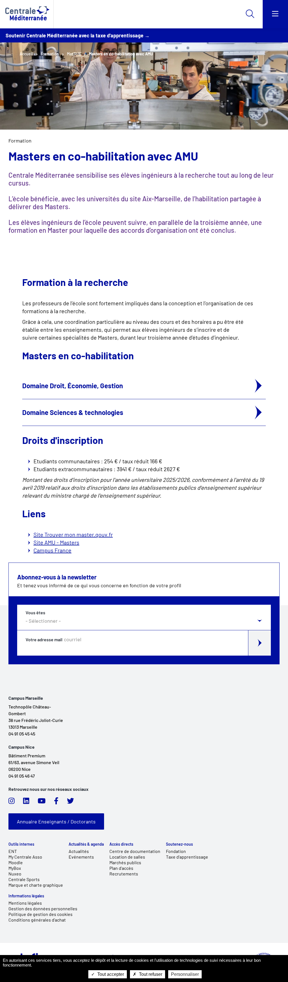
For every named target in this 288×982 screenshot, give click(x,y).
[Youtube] (42, 802)
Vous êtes (35, 612)
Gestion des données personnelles (42, 908)
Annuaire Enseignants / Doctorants (56, 821)
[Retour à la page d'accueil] (27, 14)
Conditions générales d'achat (37, 919)
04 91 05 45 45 (21, 733)
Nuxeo (14, 873)
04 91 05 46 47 (21, 775)
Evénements (81, 856)
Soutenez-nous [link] (179, 844)
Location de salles (127, 856)
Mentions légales (25, 903)
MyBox (14, 868)
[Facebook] (56, 802)
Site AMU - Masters (56, 542)
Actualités (79, 851)
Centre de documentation (134, 851)
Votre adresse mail (44, 639)
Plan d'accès (121, 868)
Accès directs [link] (121, 844)
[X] (70, 802)
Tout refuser (150, 974)
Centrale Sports (24, 879)
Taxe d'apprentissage (187, 856)
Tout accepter (110, 974)
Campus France (52, 550)
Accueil (26, 53)
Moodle (15, 862)
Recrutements (123, 873)
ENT (12, 851)
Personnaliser (185, 974)
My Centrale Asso (25, 856)
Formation (20, 140)
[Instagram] (11, 802)
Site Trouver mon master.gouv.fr (73, 534)
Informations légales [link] (26, 896)
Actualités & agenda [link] (86, 844)
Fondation (176, 851)
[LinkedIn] (26, 802)
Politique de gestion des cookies (40, 914)
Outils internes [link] (21, 844)
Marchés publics (125, 862)
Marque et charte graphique (35, 885)
